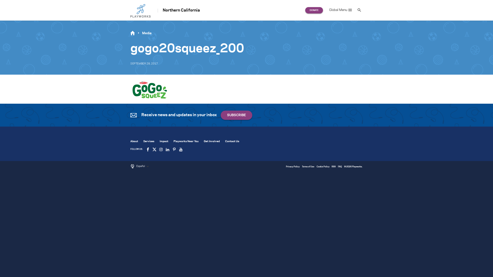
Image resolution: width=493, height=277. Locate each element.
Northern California (181, 10)
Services (148, 141)
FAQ (340, 167)
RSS (334, 167)
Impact (164, 141)
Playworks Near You (186, 141)
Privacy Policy (293, 167)
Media (147, 33)
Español (141, 166)
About (134, 141)
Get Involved (212, 141)
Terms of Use (308, 167)
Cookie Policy (323, 167)
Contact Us (232, 141)
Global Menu (338, 10)
